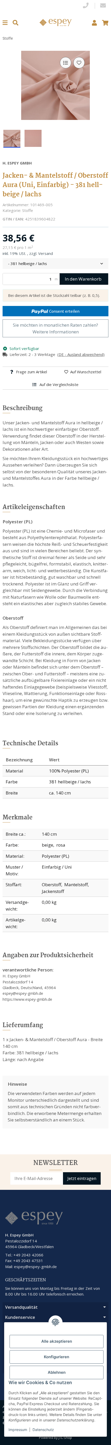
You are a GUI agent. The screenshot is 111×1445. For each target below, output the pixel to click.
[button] (94, 22)
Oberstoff (51, 885)
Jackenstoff (53, 891)
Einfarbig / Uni (57, 867)
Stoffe (27, 210)
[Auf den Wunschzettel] (79, 62)
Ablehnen (57, 1372)
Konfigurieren (56, 1356)
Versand (45, 253)
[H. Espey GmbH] (55, 22)
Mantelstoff (76, 885)
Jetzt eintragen (81, 1178)
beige (47, 845)
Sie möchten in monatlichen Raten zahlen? (55, 328)
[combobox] (55, 263)
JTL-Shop (65, 1437)
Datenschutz (43, 1429)
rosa (60, 845)
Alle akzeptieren (56, 1341)
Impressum (18, 1429)
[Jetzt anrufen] (86, 6)
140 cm (49, 834)
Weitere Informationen (56, 332)
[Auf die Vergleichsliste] (65, 62)
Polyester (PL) (55, 856)
